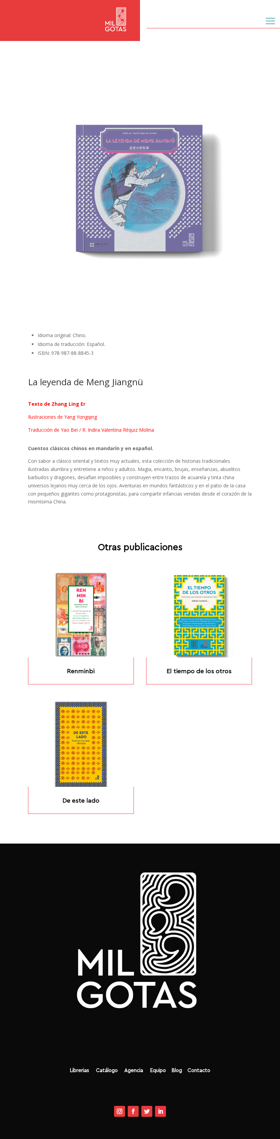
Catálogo (109, 1070)
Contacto (198, 1070)
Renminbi (81, 671)
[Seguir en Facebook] (133, 1111)
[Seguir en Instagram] (119, 1111)
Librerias (80, 1070)
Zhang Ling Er (67, 404)
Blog (178, 1070)
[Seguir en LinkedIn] (160, 1111)
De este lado (80, 800)
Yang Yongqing (80, 417)
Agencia (134, 1070)
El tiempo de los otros (199, 671)
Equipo (155, 1070)
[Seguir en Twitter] (146, 1111)
